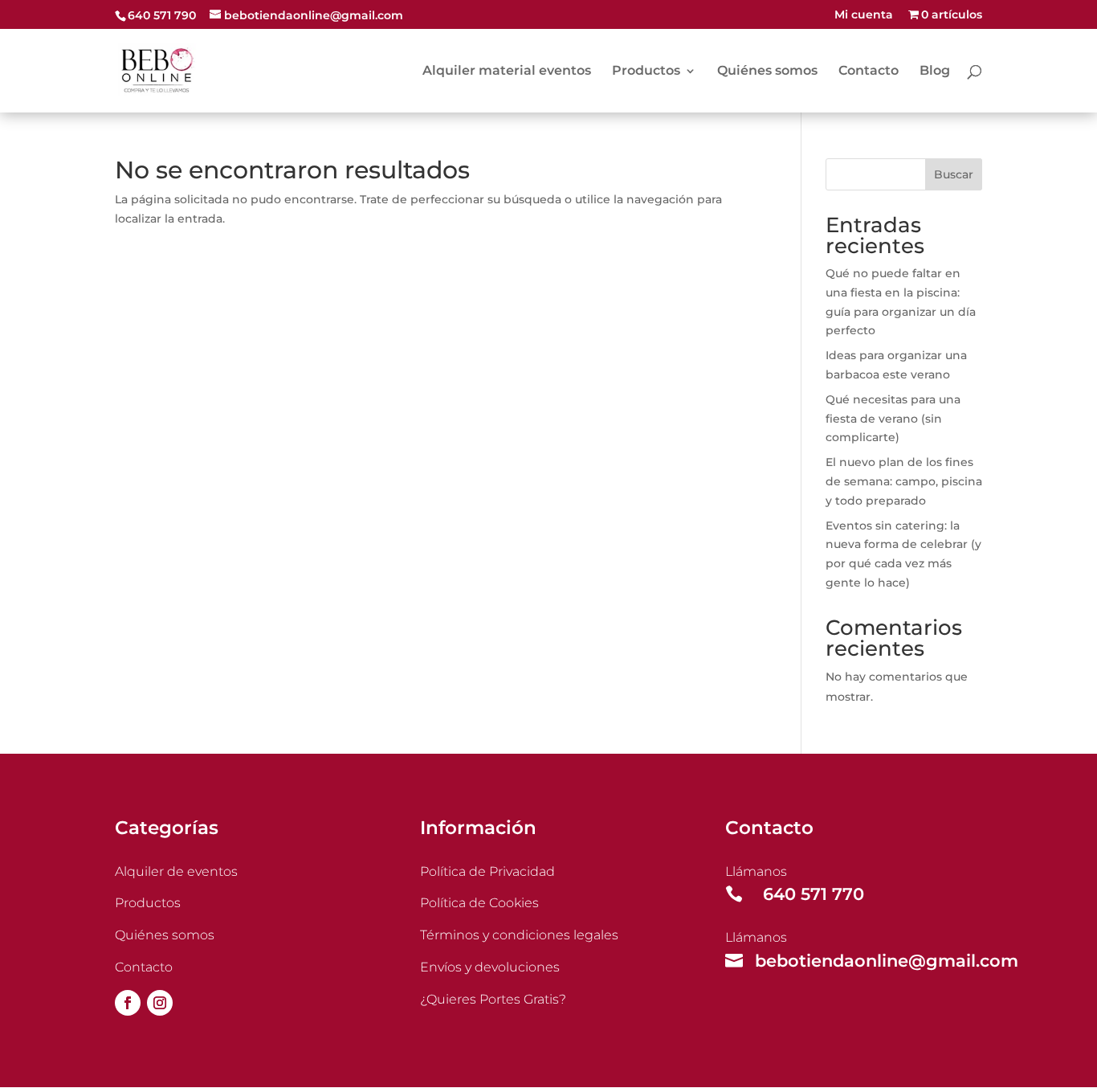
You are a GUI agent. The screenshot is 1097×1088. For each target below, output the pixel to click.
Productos (646, 71)
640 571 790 (162, 15)
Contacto (868, 71)
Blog (935, 71)
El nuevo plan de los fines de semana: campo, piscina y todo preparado (904, 481)
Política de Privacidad (487, 871)
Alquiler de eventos (176, 871)
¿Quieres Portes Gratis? (493, 999)
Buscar (953, 174)
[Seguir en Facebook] (128, 1003)
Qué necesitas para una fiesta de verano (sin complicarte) (893, 418)
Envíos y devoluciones (490, 967)
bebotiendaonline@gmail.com (886, 961)
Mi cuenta (863, 15)
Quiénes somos (767, 71)
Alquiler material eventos (506, 71)
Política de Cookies (479, 902)
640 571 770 (813, 894)
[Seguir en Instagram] (160, 1003)
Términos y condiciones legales (519, 935)
